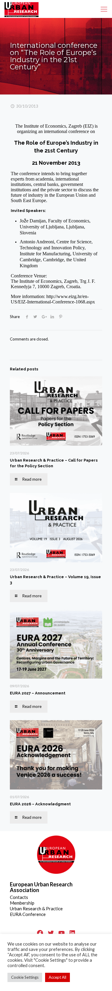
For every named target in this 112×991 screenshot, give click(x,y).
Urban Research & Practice (36, 908)
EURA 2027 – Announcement (37, 693)
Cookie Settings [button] (25, 977)
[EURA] (21, 8)
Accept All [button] (57, 977)
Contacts (19, 897)
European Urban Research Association (41, 887)
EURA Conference (28, 914)
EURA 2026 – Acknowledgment (40, 804)
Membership (22, 903)
